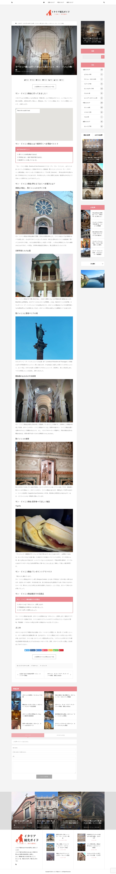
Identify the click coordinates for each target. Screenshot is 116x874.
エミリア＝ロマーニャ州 (27, 71)
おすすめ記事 (98, 135)
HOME (44, 2)
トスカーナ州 (93, 112)
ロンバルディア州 (93, 88)
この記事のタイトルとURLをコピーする (44, 86)
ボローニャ (35, 665)
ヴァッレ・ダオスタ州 (93, 79)
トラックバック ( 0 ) (61, 735)
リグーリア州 (93, 84)
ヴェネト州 (93, 93)
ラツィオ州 (93, 107)
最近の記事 (87, 135)
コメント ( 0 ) (27, 735)
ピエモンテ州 (93, 74)
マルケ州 (93, 117)
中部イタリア (60, 2)
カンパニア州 (93, 126)
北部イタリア (51, 2)
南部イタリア (70, 2)
